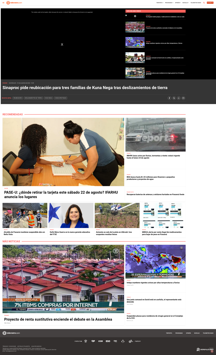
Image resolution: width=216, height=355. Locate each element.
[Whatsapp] (179, 98)
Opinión (177, 2)
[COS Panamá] (100, 342)
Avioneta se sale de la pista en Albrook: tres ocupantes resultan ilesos (114, 233)
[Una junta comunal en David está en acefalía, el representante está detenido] (135, 62)
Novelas (185, 2)
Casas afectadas (60, 98)
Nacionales (12, 83)
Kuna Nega (48, 98)
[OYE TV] (93, 342)
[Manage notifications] (212, 351)
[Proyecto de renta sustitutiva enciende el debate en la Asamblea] (135, 32)
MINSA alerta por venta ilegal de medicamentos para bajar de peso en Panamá (162, 233)
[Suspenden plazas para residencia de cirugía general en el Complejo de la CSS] (135, 78)
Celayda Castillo (130, 285)
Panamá (148, 15)
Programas (168, 2)
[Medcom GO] (78, 342)
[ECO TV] (108, 342)
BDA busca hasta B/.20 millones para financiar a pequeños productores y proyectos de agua (151, 178)
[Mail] (183, 98)
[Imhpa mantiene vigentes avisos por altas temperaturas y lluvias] (135, 47)
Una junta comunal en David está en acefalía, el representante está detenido (164, 58)
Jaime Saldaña (130, 304)
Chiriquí (148, 56)
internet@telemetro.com (10, 351)
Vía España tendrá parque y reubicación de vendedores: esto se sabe (165, 17)
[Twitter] (174, 98)
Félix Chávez (7, 323)
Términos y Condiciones (9, 346)
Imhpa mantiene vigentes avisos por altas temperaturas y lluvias (164, 43)
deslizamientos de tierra (33, 98)
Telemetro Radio (196, 2)
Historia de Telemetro (23, 346)
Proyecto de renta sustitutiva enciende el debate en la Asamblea (164, 28)
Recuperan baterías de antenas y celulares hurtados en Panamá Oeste (155, 194)
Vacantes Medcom (36, 346)
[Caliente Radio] (123, 342)
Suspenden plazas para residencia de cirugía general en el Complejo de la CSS (165, 73)
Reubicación (18, 98)
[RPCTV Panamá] (85, 342)
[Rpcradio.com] (115, 342)
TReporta (159, 2)
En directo (210, 2)
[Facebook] (169, 98)
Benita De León (130, 320)
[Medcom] (137, 342)
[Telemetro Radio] (130, 342)
